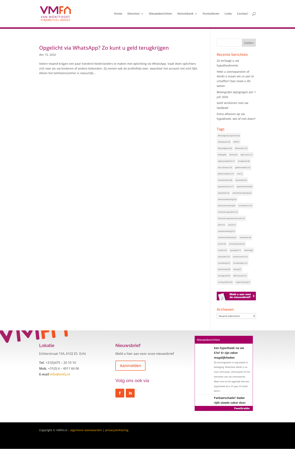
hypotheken (223, 193)
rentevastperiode (237, 244)
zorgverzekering (243, 282)
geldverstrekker (242, 167)
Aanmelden (130, 365)
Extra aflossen (225, 167)
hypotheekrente (226, 186)
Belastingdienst (225, 148)
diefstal (233, 154)
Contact (242, 13)
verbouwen (224, 256)
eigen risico (246, 154)
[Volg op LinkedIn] (130, 393)
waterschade (224, 269)
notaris (232, 225)
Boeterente (241, 148)
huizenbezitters (225, 180)
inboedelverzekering (242, 193)
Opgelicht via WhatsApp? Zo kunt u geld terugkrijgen (104, 47)
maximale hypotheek (228, 212)
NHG (221, 225)
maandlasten (245, 205)
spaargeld (235, 250)
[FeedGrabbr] (224, 408)
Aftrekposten (224, 142)
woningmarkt (224, 275)
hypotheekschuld (244, 186)
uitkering (248, 250)
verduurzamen (240, 256)
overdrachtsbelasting (227, 237)
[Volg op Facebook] (119, 393)
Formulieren (211, 13)
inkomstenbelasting (227, 199)
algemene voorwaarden (86, 430)
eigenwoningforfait (226, 161)
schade (222, 250)
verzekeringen (240, 263)
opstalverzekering (226, 231)
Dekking (222, 154)
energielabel (244, 161)
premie (222, 244)
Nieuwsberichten (160, 13)
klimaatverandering (226, 205)
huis (239, 174)
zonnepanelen (225, 282)
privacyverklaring (116, 430)
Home (118, 13)
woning (237, 269)
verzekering (224, 263)
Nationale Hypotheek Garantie (231, 218)
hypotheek (241, 180)
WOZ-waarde (240, 275)
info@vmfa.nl (59, 374)
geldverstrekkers (226, 174)
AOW (236, 142)
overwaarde (245, 237)
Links (228, 13)
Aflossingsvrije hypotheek (229, 135)
